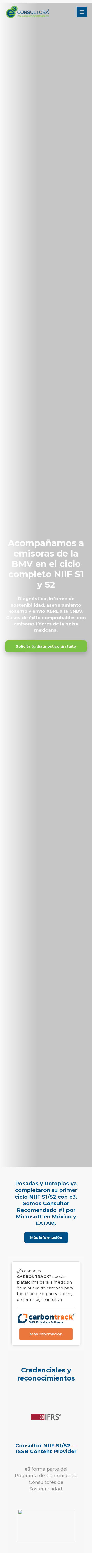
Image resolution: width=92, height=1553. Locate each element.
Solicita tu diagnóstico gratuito (46, 646)
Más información (46, 1238)
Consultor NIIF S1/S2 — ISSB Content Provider (46, 1449)
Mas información (46, 1334)
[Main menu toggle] (82, 12)
